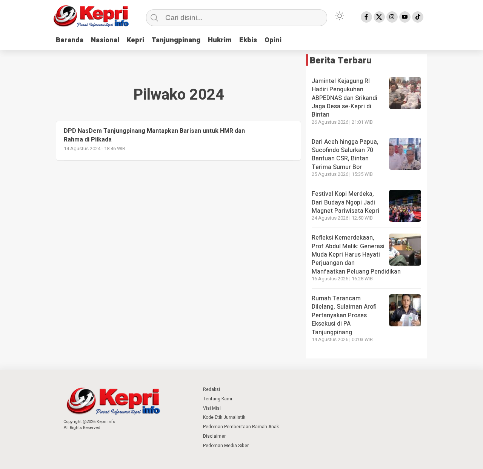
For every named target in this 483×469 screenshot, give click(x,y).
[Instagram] (392, 17)
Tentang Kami (217, 398)
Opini (273, 40)
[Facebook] (366, 17)
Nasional (105, 40)
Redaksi (211, 389)
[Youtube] (405, 17)
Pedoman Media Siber (226, 445)
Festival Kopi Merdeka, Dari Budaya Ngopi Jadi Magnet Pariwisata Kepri (345, 202)
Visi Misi (212, 408)
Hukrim (220, 40)
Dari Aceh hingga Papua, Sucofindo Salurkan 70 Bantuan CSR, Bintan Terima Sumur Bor (345, 154)
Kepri (135, 40)
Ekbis (248, 40)
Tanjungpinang (176, 40)
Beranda (69, 40)
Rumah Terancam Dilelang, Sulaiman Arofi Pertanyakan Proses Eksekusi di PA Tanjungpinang (344, 315)
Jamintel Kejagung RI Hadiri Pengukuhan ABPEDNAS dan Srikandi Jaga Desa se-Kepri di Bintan (344, 98)
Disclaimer (214, 436)
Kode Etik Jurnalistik (224, 417)
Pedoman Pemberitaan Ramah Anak (241, 426)
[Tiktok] (417, 17)
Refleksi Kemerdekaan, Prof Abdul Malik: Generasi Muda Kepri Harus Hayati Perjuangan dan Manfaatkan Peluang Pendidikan (356, 254)
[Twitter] (379, 17)
